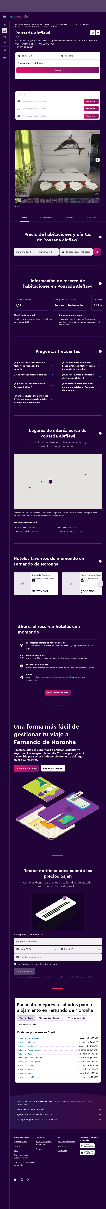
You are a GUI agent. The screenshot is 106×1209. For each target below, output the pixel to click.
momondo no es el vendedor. (31, 1109)
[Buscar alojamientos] (4, 31)
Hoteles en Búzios (25, 1054)
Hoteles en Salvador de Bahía (30, 1058)
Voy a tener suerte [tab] (76, 1018)
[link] (58, 693)
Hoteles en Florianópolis (28, 1050)
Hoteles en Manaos (26, 1069)
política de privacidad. (83, 977)
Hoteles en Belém (25, 1073)
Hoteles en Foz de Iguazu (29, 1062)
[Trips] (4, 50)
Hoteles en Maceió (26, 1077)
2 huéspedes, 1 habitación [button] (30, 63)
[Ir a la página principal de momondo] (19, 16)
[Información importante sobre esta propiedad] (100, 284)
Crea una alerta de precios (61, 677)
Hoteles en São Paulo (27, 1042)
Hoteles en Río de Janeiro (29, 1038)
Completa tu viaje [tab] (27, 1024)
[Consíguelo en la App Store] (87, 1152)
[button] (5, 16)
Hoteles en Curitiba (26, 1066)
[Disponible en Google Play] (87, 1145)
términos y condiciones (58, 977)
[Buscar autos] (4, 36)
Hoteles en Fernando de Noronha (28, 27)
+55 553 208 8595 (24, 47)
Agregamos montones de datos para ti (35, 1114)
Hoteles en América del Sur (41, 24)
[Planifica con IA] (4, 42)
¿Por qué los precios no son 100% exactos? (37, 1119)
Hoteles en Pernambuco (80, 24)
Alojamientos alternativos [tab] (51, 1018)
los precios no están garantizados (79, 1101)
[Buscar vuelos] (4, 25)
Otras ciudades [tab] (26, 1018)
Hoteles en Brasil (61, 24)
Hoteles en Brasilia (26, 1046)
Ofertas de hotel (21, 24)
